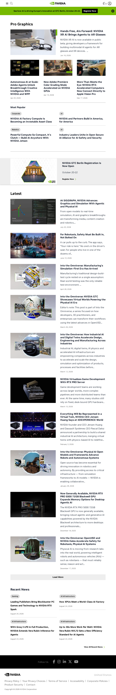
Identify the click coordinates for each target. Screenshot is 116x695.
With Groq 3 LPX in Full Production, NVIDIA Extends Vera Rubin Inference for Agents (32, 631)
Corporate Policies (97, 680)
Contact (30, 684)
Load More (58, 577)
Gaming (15, 596)
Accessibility (77, 680)
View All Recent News (93, 647)
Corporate (16, 114)
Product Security (14, 684)
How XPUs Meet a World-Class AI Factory (81, 601)
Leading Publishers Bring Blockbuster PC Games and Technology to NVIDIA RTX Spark (32, 605)
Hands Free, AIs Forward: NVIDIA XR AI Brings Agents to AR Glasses (82, 32)
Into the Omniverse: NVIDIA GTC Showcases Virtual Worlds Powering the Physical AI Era (83, 299)
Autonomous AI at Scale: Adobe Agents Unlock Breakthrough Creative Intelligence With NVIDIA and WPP (24, 87)
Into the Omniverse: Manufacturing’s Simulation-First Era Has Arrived (81, 267)
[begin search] (11, 3)
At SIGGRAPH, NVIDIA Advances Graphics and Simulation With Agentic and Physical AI (82, 203)
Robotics (15, 130)
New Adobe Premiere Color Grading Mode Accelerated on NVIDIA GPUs (57, 86)
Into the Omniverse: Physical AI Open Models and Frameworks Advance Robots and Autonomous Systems (81, 454)
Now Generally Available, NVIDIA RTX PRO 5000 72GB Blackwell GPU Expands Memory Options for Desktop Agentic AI (82, 498)
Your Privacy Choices (33, 680)
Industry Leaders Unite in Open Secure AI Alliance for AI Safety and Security (81, 136)
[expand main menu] (7, 3)
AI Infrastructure (68, 596)
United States (102, 674)
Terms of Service (57, 680)
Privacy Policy (12, 680)
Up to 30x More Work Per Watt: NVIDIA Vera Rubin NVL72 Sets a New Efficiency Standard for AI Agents (80, 631)
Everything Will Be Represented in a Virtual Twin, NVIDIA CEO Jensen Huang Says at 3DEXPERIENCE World (81, 416)
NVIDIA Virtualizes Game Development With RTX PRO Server (82, 381)
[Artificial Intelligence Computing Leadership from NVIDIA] (58, 3)
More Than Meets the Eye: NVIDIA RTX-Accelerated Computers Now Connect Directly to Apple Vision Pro (91, 87)
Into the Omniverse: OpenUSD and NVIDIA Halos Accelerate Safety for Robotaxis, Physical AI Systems (80, 540)
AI (61, 114)
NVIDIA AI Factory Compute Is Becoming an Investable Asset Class (31, 120)
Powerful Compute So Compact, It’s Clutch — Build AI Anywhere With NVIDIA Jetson (30, 137)
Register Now (68, 179)
